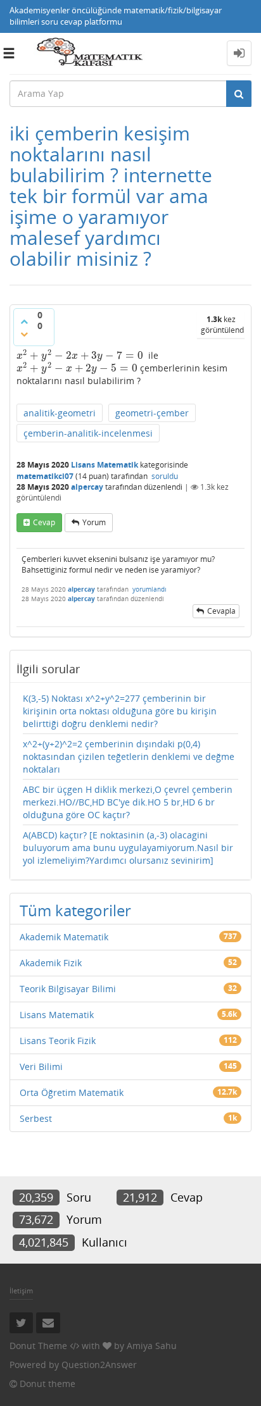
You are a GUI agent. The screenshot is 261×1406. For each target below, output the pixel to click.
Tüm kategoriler (75, 910)
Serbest (36, 1118)
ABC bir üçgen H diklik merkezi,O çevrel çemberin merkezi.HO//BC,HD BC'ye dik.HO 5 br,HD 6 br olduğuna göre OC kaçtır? (127, 802)
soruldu (164, 476)
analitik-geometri (59, 413)
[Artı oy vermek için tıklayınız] (24, 321)
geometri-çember (152, 413)
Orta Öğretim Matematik (72, 1092)
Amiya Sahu (152, 1346)
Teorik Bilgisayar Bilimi (68, 989)
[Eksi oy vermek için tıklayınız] (24, 334)
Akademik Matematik (64, 937)
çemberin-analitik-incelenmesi (88, 433)
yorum (94, 522)
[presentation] (79, 355)
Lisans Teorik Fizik (58, 1041)
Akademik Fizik (51, 963)
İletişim (21, 1290)
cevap (44, 522)
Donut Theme (38, 1346)
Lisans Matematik (104, 464)
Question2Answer (99, 1365)
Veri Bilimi (41, 1067)
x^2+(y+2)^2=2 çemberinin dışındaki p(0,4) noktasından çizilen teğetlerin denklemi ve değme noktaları (128, 756)
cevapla (221, 611)
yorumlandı (149, 589)
